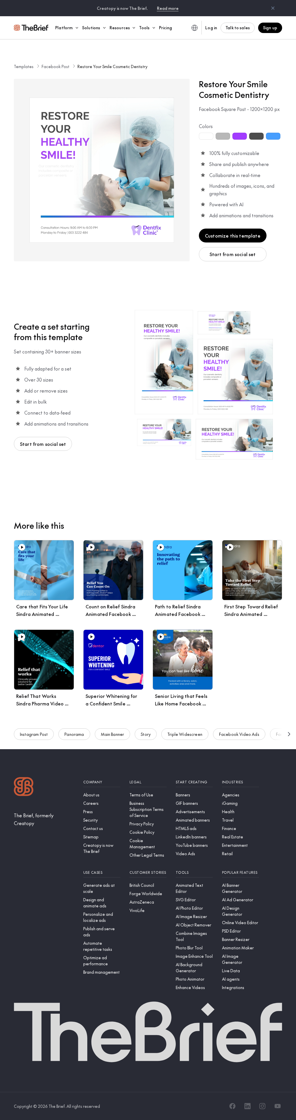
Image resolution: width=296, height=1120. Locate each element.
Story (146, 734)
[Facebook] (232, 1106)
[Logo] (24, 787)
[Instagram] (262, 1106)
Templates (24, 66)
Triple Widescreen (184, 734)
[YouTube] (277, 1106)
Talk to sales (237, 27)
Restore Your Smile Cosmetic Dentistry (112, 66)
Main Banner (112, 734)
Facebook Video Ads (239, 734)
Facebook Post (55, 66)
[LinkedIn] (247, 1106)
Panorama (74, 734)
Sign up (270, 27)
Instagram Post (34, 734)
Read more (168, 8)
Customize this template (232, 235)
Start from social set (233, 254)
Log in (211, 27)
